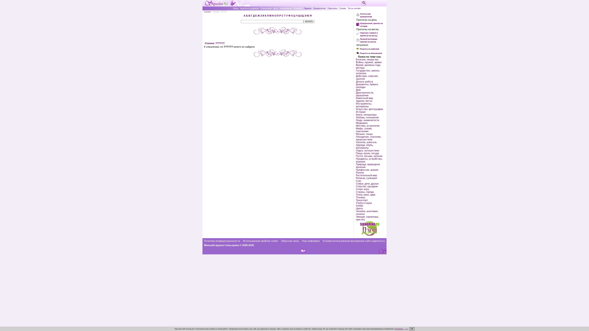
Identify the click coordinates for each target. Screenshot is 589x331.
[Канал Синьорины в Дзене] (369, 234)
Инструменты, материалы (364, 105)
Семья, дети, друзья (367, 183)
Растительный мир (366, 175)
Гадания (307, 8)
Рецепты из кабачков (369, 49)
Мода (235, 8)
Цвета (359, 208)
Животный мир (364, 98)
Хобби (359, 205)
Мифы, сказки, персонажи (364, 130)
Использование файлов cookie (260, 241)
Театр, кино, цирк (365, 194)
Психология (266, 8)
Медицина (362, 123)
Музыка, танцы (364, 134)
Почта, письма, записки (369, 156)
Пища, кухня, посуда (367, 153)
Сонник (342, 8)
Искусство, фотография (369, 109)
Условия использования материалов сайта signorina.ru (354, 241)
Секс (358, 181)
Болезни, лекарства (367, 59)
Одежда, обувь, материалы (364, 146)
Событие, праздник (367, 186)
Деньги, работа (364, 81)
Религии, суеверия (366, 178)
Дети (275, 8)
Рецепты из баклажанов (371, 53)
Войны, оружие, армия (369, 62)
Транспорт (362, 200)
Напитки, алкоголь (366, 142)
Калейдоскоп (286, 8)
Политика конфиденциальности (222, 241)
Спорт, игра (362, 189)
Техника (360, 197)
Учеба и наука (364, 203)
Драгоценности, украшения (365, 94)
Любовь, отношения (367, 117)
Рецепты (298, 8)
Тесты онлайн (354, 8)
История (361, 112)
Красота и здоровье (249, 8)
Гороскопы (332, 8)
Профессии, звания (367, 170)
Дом (358, 90)
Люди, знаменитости (367, 120)
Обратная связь (290, 241)
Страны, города (365, 192)
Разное (360, 172)
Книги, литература (366, 114)
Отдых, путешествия (367, 150)
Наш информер (311, 241)
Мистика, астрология (367, 125)
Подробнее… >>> (401, 329)
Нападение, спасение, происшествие (368, 138)
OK (411, 329)
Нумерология (319, 8)
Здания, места (364, 101)
